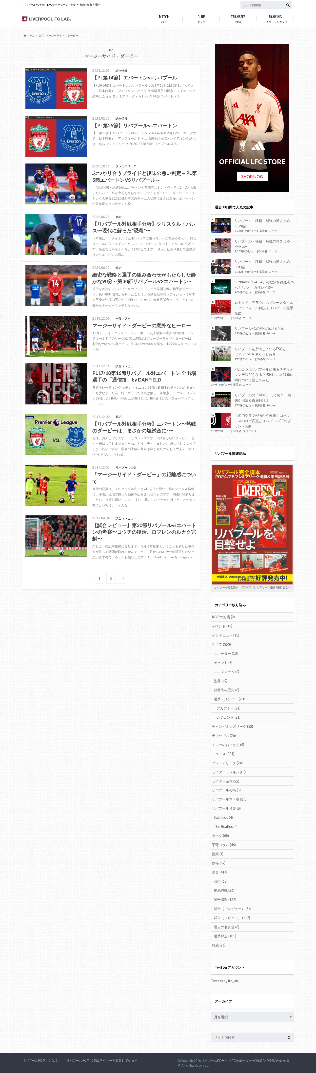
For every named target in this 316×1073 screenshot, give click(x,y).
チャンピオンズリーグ (232, 726)
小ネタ (220, 836)
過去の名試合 (226, 927)
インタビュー (225, 635)
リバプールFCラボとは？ (40, 1060)
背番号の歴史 (226, 690)
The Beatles (225, 826)
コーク (273, 230)
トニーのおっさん (228, 745)
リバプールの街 (226, 790)
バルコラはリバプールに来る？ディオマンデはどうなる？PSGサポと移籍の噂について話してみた (264, 374)
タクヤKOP (250, 431)
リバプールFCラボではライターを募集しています (102, 1060)
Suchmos (223, 817)
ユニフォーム (226, 672)
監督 (220, 681)
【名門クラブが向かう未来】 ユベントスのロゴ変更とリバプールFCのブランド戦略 (263, 420)
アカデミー (228, 708)
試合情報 (225, 899)
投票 (217, 854)
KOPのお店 (223, 617)
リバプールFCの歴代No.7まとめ (259, 328)
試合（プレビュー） (233, 909)
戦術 (220, 881)
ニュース (223, 754)
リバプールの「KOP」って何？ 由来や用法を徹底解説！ (263, 397)
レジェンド (228, 717)
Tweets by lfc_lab (224, 981)
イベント (222, 626)
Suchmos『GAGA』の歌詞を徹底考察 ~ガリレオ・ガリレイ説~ (264, 285)
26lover (271, 333)
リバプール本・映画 (230, 799)
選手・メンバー (230, 699)
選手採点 (225, 936)
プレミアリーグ (227, 763)
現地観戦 (224, 890)
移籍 (238, 18)
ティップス (224, 735)
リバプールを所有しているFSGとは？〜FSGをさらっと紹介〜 (260, 351)
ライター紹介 (225, 781)
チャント (223, 662)
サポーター (226, 653)
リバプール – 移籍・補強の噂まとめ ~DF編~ (262, 264)
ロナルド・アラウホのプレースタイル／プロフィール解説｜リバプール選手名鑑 (264, 307)
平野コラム (224, 845)
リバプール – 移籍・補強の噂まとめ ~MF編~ (262, 244)
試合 (164, 18)
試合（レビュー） (232, 918)
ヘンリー (272, 359)
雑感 (218, 945)
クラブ (201, 18)
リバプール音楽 (226, 808)
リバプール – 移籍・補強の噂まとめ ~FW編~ (262, 223)
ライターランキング (275, 18)
